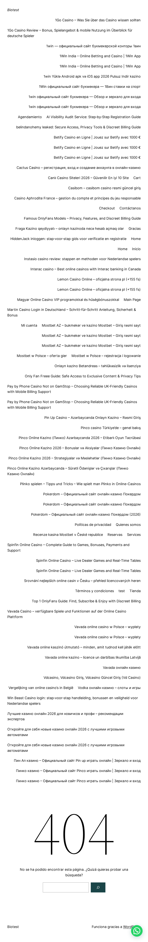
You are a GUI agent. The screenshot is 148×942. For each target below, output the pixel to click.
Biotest (13, 10)
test (122, 591)
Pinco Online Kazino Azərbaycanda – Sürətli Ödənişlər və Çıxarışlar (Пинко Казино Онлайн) (67, 471)
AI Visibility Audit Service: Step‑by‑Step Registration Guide (93, 117)
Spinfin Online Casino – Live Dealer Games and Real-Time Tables (88, 561)
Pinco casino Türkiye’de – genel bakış (111, 428)
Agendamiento (30, 117)
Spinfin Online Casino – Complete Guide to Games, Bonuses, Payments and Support (68, 547)
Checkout (107, 208)
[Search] (98, 887)
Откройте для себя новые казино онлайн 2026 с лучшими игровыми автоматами (65, 732)
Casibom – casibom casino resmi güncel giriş (104, 188)
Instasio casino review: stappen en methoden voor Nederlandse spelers (82, 259)
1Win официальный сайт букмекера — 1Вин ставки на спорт (90, 87)
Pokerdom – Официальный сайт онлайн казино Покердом (92, 494)
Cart (137, 178)
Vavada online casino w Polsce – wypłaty (107, 627)
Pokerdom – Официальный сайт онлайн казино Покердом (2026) (86, 514)
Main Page (132, 300)
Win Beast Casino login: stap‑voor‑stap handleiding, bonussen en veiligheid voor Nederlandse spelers (72, 700)
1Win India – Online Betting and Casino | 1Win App (100, 56)
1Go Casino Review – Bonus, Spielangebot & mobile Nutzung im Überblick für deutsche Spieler (69, 33)
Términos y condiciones (94, 591)
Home (136, 239)
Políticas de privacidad (93, 525)
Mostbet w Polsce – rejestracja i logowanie (106, 356)
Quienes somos (128, 525)
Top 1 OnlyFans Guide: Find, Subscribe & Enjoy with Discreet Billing (86, 601)
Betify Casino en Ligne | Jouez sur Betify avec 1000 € (97, 137)
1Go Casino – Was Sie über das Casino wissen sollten (98, 20)
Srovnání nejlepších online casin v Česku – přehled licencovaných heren (82, 581)
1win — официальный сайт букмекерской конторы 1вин (93, 46)
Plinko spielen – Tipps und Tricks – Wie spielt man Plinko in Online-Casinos (80, 484)
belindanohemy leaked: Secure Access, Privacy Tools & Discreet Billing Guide (78, 127)
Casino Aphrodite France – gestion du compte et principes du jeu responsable (77, 198)
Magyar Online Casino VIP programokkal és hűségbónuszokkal (68, 300)
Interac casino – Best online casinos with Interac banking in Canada (85, 269)
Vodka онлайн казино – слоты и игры (109, 688)
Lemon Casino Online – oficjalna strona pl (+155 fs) (99, 279)
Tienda (135, 591)
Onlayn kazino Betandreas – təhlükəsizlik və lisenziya (98, 366)
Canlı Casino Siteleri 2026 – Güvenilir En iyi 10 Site (88, 178)
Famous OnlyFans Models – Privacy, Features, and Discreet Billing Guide (82, 218)
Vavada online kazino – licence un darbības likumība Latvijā (93, 657)
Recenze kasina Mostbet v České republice (68, 535)
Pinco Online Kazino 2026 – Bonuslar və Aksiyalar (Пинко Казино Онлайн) (80, 448)
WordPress (132, 927)
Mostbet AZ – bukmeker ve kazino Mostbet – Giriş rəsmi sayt (91, 325)
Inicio (136, 249)
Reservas (115, 535)
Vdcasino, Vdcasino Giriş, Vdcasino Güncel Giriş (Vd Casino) (92, 678)
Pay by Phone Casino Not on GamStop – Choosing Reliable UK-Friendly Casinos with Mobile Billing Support (72, 389)
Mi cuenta (29, 325)
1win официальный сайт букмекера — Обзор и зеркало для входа (85, 97)
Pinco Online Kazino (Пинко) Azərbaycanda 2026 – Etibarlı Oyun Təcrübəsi (80, 438)
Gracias (135, 229)
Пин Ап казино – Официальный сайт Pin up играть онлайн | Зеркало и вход (77, 761)
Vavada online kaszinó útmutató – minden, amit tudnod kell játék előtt (84, 647)
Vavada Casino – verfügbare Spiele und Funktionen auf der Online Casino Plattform (66, 614)
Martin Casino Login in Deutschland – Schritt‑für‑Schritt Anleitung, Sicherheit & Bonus (71, 312)
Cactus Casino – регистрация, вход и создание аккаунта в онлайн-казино (79, 168)
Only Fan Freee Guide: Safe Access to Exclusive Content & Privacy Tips (83, 376)
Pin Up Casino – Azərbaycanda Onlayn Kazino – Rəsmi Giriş (92, 418)
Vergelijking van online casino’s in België (40, 688)
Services (134, 535)
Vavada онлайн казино (122, 668)
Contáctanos (130, 208)
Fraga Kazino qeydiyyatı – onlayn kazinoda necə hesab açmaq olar (69, 229)
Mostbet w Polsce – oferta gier (42, 356)
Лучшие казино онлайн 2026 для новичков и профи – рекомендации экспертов (65, 716)
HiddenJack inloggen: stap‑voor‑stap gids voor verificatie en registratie (68, 239)
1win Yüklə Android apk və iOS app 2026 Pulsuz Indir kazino (92, 76)
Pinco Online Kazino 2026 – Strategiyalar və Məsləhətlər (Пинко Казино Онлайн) (74, 458)
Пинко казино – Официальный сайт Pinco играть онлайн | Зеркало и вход (78, 771)
